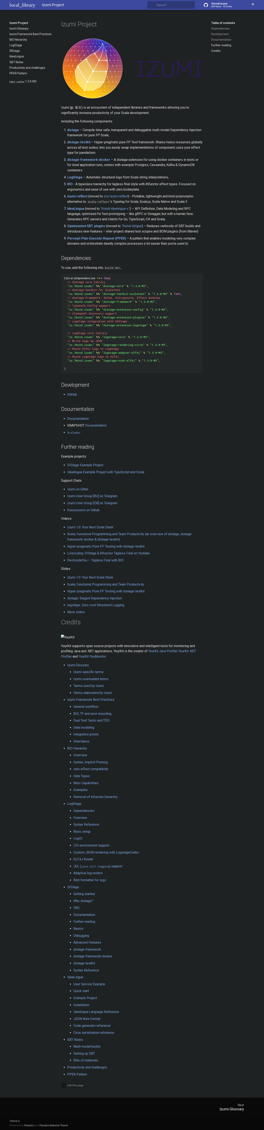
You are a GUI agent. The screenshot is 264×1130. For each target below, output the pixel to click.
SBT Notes (16, 62)
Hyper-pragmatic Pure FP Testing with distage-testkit (106, 546)
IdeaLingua (16, 56)
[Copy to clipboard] (199, 278)
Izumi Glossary (18, 28)
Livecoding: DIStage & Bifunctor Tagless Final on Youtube (108, 553)
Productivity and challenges (27, 67)
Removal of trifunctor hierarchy (95, 797)
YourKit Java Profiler (163, 651)
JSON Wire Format (86, 1019)
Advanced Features (87, 942)
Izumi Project (18, 23)
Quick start (81, 991)
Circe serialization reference (93, 1033)
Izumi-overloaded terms (90, 679)
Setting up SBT (84, 1053)
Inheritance (81, 741)
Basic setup (82, 832)
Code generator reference (92, 1026)
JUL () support (97, 866)
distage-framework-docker (92, 956)
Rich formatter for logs (89, 880)
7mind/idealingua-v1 (115, 209)
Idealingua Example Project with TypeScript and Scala (105, 472)
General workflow (85, 707)
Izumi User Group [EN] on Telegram (92, 503)
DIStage (14, 50)
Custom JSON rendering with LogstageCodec (106, 852)
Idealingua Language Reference (96, 1012)
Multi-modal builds (86, 1046)
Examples (80, 790)
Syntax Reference (86, 824)
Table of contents (223, 23)
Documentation (221, 39)
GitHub (72, 394)
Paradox (29, 1125)
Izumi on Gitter (77, 489)
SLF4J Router (83, 859)
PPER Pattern (18, 73)
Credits (215, 50)
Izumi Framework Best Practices (30, 34)
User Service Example (89, 984)
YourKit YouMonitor (92, 656)
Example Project (85, 998)
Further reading (221, 45)
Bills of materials (85, 1060)
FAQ (76, 908)
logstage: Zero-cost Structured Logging (95, 605)
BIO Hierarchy (18, 39)
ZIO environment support (91, 845)
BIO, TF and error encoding (92, 714)
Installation (81, 1005)
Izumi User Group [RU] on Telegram (92, 496)
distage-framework (87, 949)
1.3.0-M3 (23, 81)
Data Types (81, 776)
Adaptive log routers (88, 873)
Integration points (86, 734)
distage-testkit (84, 963)
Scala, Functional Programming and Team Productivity (105, 584)
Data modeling (83, 727)
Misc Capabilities (86, 783)
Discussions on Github (83, 510)
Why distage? (83, 901)
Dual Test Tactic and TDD (91, 720)
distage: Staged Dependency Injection (94, 598)
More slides (76, 612)
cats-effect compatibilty (90, 769)
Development (220, 34)
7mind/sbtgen (131, 226)
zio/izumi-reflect (116, 196)
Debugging (81, 936)
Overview (80, 755)
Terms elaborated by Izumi (92, 693)
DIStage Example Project (85, 465)
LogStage (15, 45)
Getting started (84, 894)
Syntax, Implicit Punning (90, 762)
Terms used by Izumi (88, 686)
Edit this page (75, 1085)
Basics (78, 929)
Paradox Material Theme (54, 1125)
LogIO (77, 838)
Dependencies (220, 28)
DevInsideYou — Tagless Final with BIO (95, 560)
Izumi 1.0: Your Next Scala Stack (90, 527)
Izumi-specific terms (88, 672)
